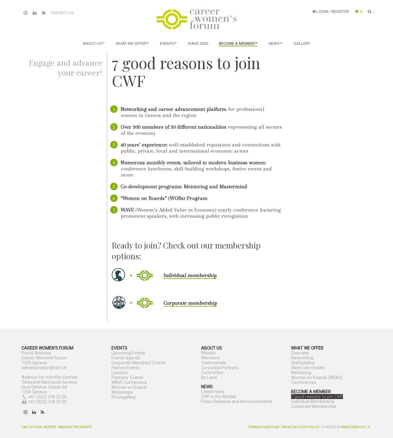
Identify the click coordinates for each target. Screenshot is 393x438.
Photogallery (123, 397)
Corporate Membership (313, 406)
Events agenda (125, 357)
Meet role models (308, 367)
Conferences (303, 382)
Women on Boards (129, 387)
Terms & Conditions (263, 427)
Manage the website (75, 427)
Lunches (119, 372)
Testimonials (213, 362)
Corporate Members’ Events (138, 362)
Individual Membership (313, 401)
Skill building (303, 362)
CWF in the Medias (218, 396)
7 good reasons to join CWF (317, 396)
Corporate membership (190, 303)
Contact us (62, 12)
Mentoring (301, 372)
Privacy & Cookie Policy (300, 427)
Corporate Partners (220, 367)
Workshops (122, 392)
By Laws (209, 377)
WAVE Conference (129, 382)
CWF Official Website (38, 427)
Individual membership (190, 275)
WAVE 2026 (198, 43)
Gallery (302, 43)
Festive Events (125, 367)
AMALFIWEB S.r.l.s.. (356, 427)
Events (167, 43)
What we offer (131, 43)
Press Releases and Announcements (237, 401)
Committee (212, 372)
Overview (300, 352)
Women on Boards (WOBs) (316, 377)
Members (210, 357)
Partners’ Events (127, 377)
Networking (302, 357)
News (274, 43)
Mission (208, 352)
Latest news (213, 391)
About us (92, 43)
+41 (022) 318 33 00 (47, 401)
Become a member (237, 43)
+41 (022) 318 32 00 (47, 396)
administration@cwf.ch (44, 367)
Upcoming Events (128, 352)
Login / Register (332, 11)
